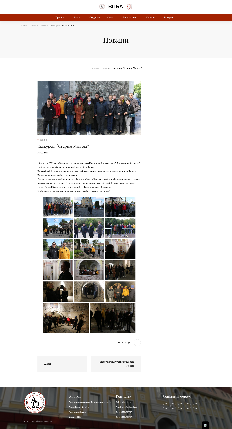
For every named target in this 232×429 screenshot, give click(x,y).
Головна (24, 25)
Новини (34, 25)
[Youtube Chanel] (188, 406)
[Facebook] (165, 406)
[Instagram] (180, 406)
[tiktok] (195, 406)
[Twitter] (173, 406)
